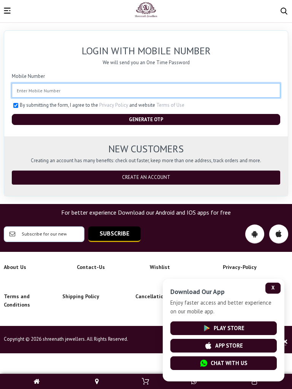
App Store (229, 345)
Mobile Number (28, 76)
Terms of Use (170, 105)
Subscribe (114, 233)
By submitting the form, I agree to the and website (102, 105)
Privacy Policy (113, 105)
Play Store (229, 328)
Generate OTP (146, 119)
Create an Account (146, 177)
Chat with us (229, 363)
